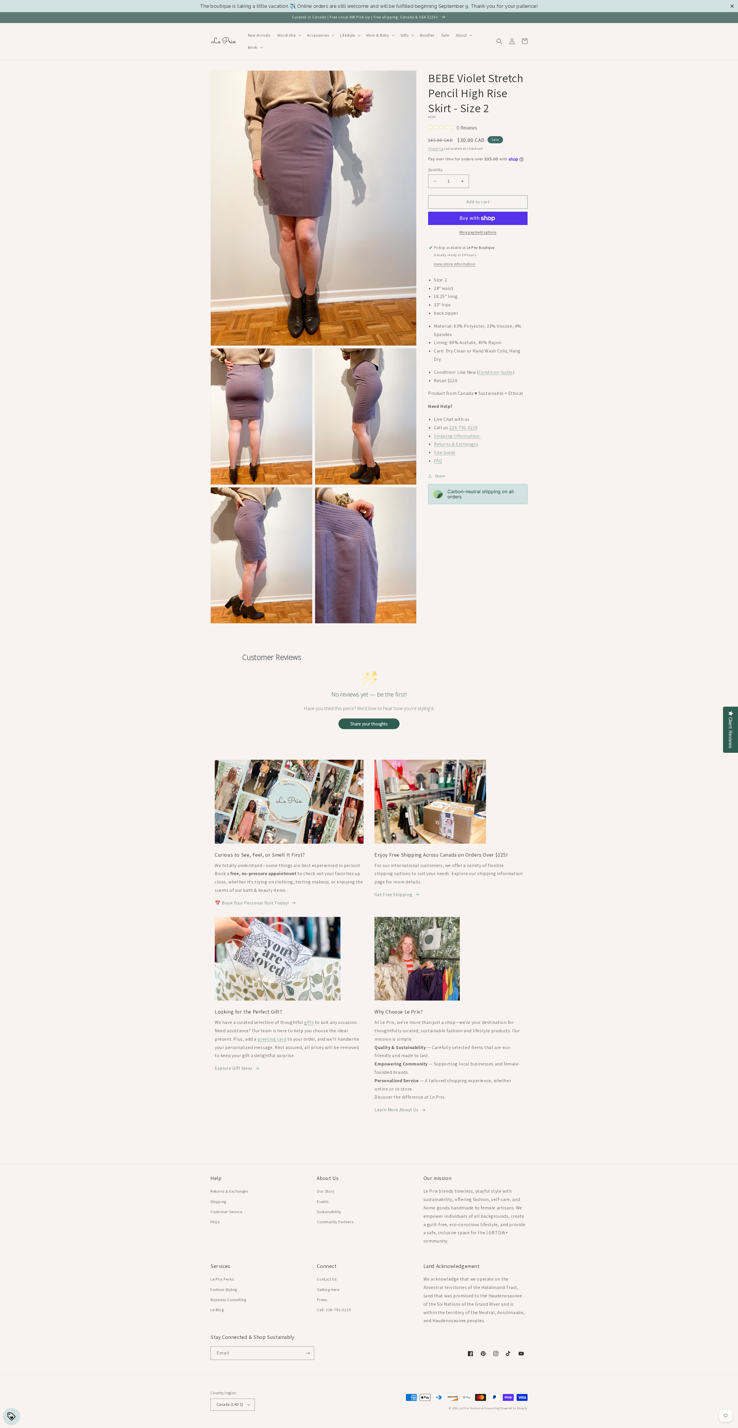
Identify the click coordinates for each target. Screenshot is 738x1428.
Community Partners (335, 1221)
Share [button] (440, 475)
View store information (454, 264)
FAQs (214, 1221)
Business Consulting (228, 1299)
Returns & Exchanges (456, 444)
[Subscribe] (307, 1353)
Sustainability (329, 1211)
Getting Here (328, 1289)
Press (322, 1299)
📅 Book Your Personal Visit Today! (252, 903)
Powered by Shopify (514, 1408)
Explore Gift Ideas (234, 1068)
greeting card (272, 1039)
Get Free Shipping (393, 895)
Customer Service (226, 1211)
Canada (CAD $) (229, 1404)
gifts (309, 1022)
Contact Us (326, 1279)
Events (323, 1201)
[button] (289, 35)
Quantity (435, 169)
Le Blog (217, 1309)
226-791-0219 (463, 428)
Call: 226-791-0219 (334, 1309)
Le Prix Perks (222, 1279)
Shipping (435, 148)
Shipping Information (457, 436)
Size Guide (444, 452)
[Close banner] (732, 6)
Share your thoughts (369, 724)
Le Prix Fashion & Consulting (480, 1408)
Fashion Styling (223, 1289)
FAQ (438, 461)
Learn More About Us (396, 1110)
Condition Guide (496, 372)
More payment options (478, 232)
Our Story (325, 1191)
